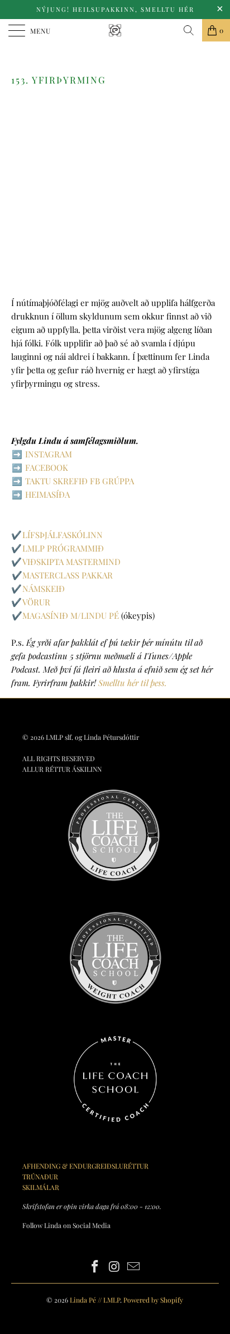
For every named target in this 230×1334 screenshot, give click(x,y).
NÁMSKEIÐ (43, 588)
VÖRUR (36, 602)
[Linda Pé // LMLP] (115, 30)
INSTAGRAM (48, 454)
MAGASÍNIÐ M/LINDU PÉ (70, 615)
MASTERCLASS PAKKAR (67, 575)
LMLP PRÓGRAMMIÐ (63, 548)
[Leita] (188, 30)
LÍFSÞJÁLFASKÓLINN (62, 534)
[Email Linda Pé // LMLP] (134, 1267)
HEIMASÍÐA (47, 494)
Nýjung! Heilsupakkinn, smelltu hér (115, 9)
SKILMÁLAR (40, 1187)
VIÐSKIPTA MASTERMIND (71, 561)
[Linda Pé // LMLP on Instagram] (114, 1267)
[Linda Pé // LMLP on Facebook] (95, 1267)
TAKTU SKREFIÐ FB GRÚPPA (79, 481)
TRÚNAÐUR (40, 1176)
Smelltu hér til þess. (132, 682)
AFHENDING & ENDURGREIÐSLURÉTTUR (85, 1165)
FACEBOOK (46, 467)
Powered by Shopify (153, 1299)
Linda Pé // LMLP (95, 1299)
